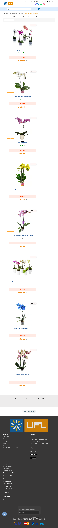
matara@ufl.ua (8, 481)
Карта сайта (6, 445)
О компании (6, 436)
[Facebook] (21, 499)
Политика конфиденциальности (39, 439)
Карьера (5, 441)
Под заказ (22, 196)
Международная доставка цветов (11, 447)
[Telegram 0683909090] (38, 4)
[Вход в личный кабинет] (47, 1)
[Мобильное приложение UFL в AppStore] (33, 454)
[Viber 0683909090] (36, 4)
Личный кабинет (51, 1)
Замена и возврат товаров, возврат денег (41, 443)
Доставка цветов (7, 470)
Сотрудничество (7, 468)
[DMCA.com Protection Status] (35, 517)
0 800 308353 (7, 492)
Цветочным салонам (36, 437)
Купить (23, 57)
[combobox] (8, 20)
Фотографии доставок (8, 464)
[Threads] (38, 499)
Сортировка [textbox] (7, 20)
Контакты (5, 438)
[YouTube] (21, 502)
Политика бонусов (35, 441)
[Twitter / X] (3, 502)
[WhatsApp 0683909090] (41, 4)
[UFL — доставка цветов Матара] (8, 3)
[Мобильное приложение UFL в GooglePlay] (33, 458)
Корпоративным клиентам (37, 448)
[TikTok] (38, 502)
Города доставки (7, 466)
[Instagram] (44, 4)
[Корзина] (39, 9)
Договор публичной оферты (38, 445)
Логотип (5, 443)
